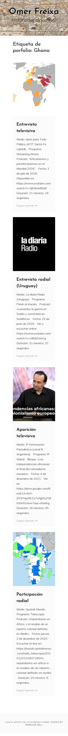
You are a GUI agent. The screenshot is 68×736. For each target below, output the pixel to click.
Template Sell (33, 725)
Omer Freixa (34, 12)
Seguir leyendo (26, 205)
